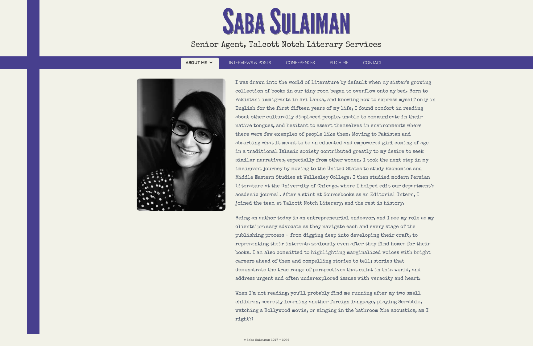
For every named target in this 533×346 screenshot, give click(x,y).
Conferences (300, 62)
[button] (200, 63)
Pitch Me (339, 62)
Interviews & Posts (250, 62)
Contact (372, 62)
